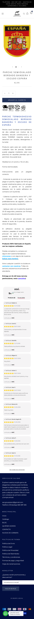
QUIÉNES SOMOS (9, 526)
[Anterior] (12, 66)
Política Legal (7, 547)
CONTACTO (6, 529)
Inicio (4, 516)
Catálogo (5, 519)
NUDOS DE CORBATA (10, 533)
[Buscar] (24, 13)
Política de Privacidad (10, 550)
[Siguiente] (21, 66)
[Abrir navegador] (3, 13)
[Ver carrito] (27, 13)
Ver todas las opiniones (17, 469)
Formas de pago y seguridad (13, 560)
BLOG (4, 522)
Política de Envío (8, 543)
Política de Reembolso (10, 554)
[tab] (11, 298)
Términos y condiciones (11, 557)
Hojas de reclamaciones (11, 564)
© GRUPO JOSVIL (17, 598)
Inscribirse (10, 588)
